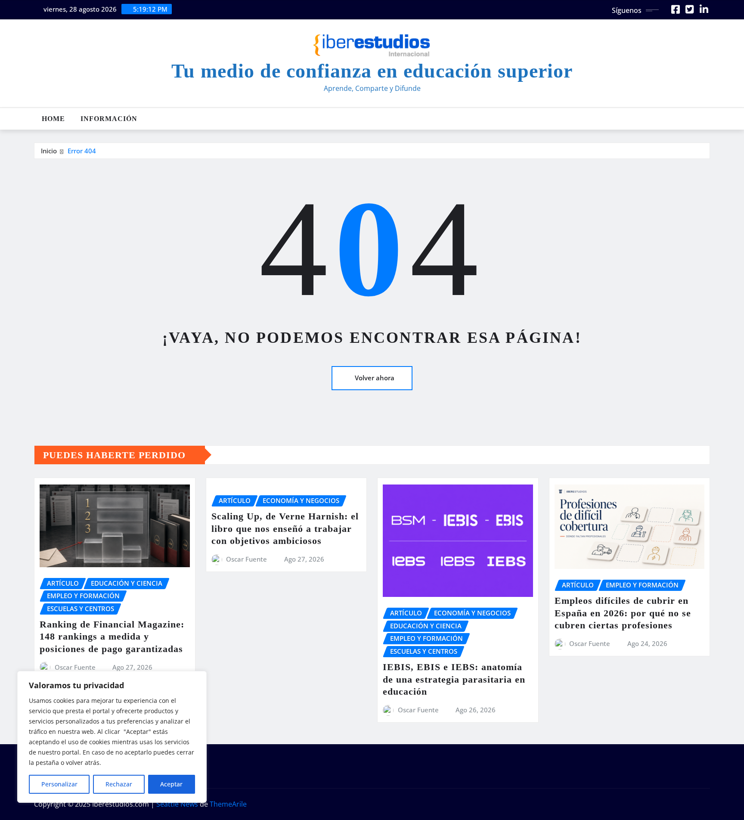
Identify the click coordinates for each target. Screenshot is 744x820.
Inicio (49, 150)
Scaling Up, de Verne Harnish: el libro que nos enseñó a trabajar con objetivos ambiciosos (285, 528)
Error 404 (82, 150)
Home (53, 118)
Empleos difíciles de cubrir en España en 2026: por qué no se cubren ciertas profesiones (623, 613)
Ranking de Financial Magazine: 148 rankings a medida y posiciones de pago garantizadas (112, 636)
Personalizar (59, 784)
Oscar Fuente (75, 667)
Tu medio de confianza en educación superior (372, 71)
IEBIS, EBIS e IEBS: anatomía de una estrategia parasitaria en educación (454, 679)
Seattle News (177, 804)
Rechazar (118, 784)
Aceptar (171, 784)
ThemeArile (228, 804)
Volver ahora (374, 377)
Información (109, 118)
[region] (112, 737)
